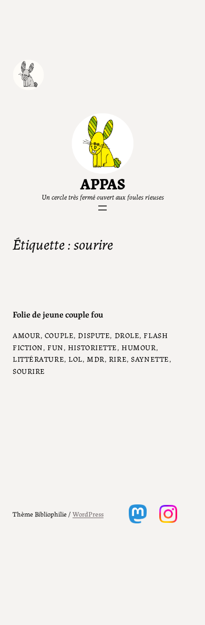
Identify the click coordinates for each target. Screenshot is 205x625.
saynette (150, 358)
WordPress (88, 514)
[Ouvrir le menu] (102, 208)
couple (59, 335)
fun (55, 347)
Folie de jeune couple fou (58, 314)
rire (118, 358)
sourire (29, 370)
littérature (38, 358)
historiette (92, 347)
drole (127, 335)
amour (26, 335)
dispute (94, 335)
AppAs (102, 182)
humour (138, 347)
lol (75, 358)
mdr (96, 358)
